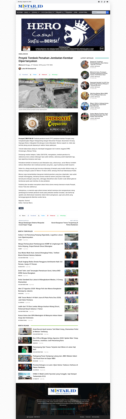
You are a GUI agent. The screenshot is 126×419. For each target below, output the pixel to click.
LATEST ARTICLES (95, 66)
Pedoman (88, 417)
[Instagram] (101, 1)
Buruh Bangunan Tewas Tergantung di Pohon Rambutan (65, 224)
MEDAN (20, 275)
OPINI (75, 12)
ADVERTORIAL (83, 12)
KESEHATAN (21, 266)
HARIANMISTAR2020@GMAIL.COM (66, 409)
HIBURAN (35, 343)
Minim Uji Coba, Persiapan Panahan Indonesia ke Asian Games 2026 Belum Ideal (98, 73)
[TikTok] (104, 1)
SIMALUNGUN (23, 54)
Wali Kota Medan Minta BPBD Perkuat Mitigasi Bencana (99, 94)
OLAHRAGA (69, 12)
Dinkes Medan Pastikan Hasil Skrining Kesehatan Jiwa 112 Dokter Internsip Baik (99, 115)
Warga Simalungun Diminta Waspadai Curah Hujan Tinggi (31, 224)
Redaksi (82, 417)
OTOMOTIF (36, 379)
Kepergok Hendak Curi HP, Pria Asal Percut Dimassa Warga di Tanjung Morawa (99, 84)
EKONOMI (35, 361)
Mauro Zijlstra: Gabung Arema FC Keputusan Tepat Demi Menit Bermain (99, 104)
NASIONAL (21, 293)
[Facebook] (99, 1)
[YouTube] (107, 1)
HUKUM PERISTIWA (23, 257)
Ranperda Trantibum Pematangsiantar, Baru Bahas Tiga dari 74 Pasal (99, 63)
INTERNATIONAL (22, 320)
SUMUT (20, 240)
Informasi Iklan (95, 417)
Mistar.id (22, 65)
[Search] (107, 12)
